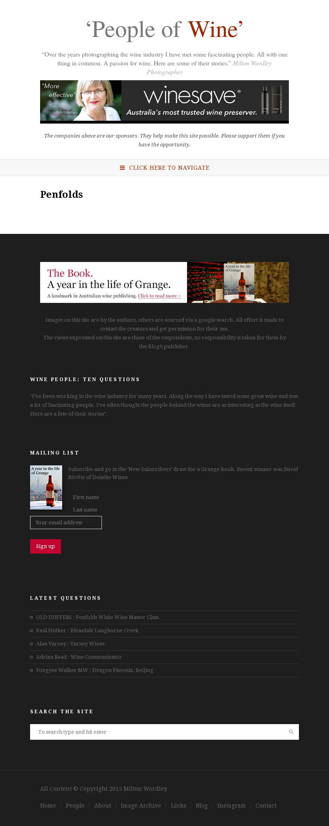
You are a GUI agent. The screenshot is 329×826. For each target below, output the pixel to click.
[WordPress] (164, 301)
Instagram (231, 805)
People (75, 805)
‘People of (164, 29)
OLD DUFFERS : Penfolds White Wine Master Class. (98, 617)
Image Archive (141, 805)
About (102, 805)
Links (178, 805)
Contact (266, 805)
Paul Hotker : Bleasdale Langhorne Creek (87, 630)
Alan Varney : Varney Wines (70, 644)
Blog (202, 805)
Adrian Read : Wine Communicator (79, 657)
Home (48, 805)
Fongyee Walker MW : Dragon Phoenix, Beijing (94, 670)
